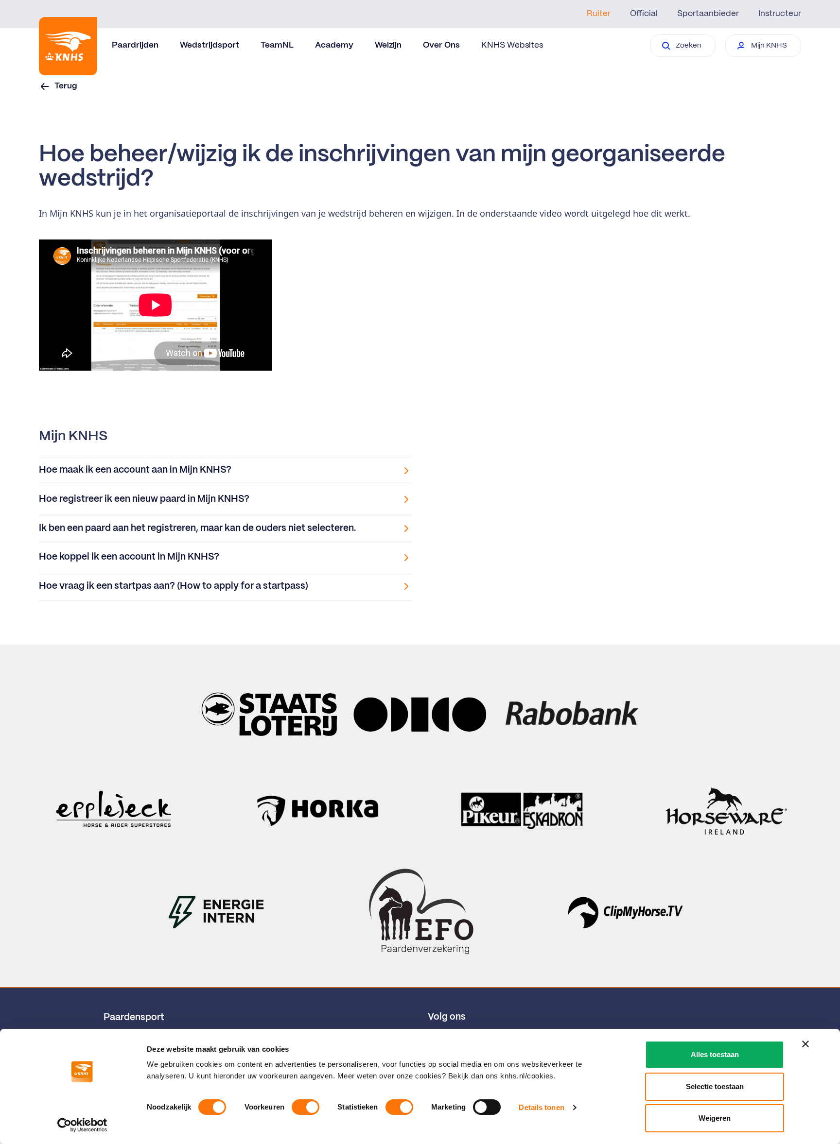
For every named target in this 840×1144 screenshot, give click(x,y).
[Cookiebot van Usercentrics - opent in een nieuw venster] (82, 1125)
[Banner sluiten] (805, 1044)
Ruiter (599, 13)
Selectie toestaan (715, 1086)
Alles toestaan (715, 1054)
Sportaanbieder (708, 13)
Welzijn (388, 45)
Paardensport (134, 1017)
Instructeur (779, 13)
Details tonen (541, 1107)
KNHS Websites (512, 45)
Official (644, 13)
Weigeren (715, 1118)
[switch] (305, 1107)
